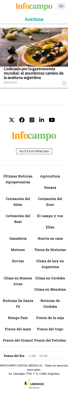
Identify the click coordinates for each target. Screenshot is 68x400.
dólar (43, 356)
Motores (18, 249)
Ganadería (18, 238)
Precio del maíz (18, 329)
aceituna (34, 19)
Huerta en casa (50, 238)
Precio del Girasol (18, 340)
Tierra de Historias (50, 249)
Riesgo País (18, 317)
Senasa (50, 187)
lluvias (18, 261)
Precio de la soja (50, 317)
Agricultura (50, 176)
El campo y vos (50, 215)
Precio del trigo (50, 329)
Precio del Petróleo (50, 340)
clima (32, 356)
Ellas (50, 227)
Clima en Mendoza (50, 289)
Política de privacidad (34, 151)
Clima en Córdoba (50, 278)
